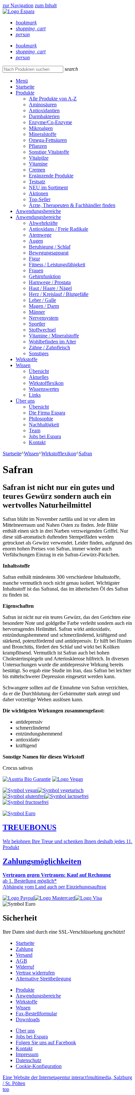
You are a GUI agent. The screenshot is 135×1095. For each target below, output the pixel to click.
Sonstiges (38, 353)
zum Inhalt (46, 5)
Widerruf (25, 967)
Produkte (25, 92)
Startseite (25, 87)
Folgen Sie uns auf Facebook (46, 1042)
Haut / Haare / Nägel (50, 288)
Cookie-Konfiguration (39, 1066)
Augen (36, 241)
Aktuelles (38, 377)
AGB (21, 961)
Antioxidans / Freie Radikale (58, 229)
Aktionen (38, 193)
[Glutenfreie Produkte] (24, 796)
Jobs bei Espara (45, 436)
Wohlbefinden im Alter (52, 341)
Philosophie (41, 418)
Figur (34, 258)
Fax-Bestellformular (36, 1013)
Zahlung (24, 949)
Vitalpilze (38, 158)
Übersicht (39, 371)
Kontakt (37, 442)
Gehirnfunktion (45, 276)
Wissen (23, 365)
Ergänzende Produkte (51, 175)
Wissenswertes (44, 389)
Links (35, 395)
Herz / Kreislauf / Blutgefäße (58, 294)
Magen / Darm (44, 306)
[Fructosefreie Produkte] (25, 802)
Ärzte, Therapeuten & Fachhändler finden (72, 205)
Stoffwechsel (42, 330)
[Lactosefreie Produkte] (66, 796)
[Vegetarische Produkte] (61, 790)
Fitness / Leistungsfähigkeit (57, 264)
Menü (22, 81)
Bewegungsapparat (48, 252)
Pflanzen (38, 146)
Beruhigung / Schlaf (49, 247)
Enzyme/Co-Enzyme (50, 122)
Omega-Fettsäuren (48, 140)
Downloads (28, 1019)
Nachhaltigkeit (44, 424)
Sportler (37, 324)
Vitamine (38, 164)
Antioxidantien (44, 110)
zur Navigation (18, 5)
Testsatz (37, 181)
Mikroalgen (41, 128)
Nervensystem (43, 318)
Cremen (37, 170)
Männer (37, 312)
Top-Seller (39, 199)
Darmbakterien (44, 116)
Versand (24, 955)
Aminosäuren (43, 104)
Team (34, 430)
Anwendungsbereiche (38, 211)
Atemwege (40, 235)
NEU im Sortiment (48, 187)
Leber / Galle (42, 300)
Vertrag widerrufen (35, 972)
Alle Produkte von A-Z (53, 98)
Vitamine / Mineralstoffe (54, 335)
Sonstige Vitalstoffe (49, 152)
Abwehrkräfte (43, 223)
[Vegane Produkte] (20, 790)
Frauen (36, 270)
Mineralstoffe (42, 134)
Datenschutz (28, 1060)
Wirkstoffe (26, 359)
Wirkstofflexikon (46, 383)
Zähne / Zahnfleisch (49, 347)
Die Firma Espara (47, 412)
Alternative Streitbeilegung (43, 978)
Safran (85, 453)
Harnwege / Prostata (50, 282)
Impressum (27, 1054)
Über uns (25, 401)
